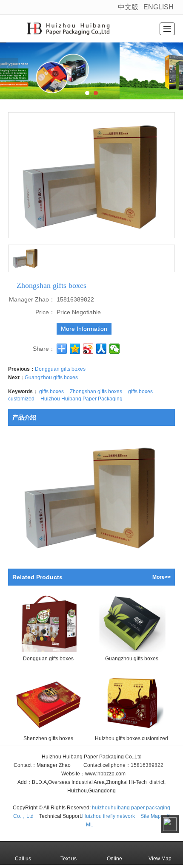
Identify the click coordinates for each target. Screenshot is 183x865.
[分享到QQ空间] (75, 349)
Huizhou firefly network (108, 816)
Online (114, 859)
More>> (161, 577)
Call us (23, 859)
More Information (84, 328)
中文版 (128, 7)
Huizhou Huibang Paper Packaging (81, 399)
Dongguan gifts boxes (60, 369)
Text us (68, 859)
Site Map (150, 816)
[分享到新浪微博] (88, 349)
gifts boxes (51, 391)
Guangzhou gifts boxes (51, 377)
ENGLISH (158, 7)
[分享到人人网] (101, 349)
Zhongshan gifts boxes (96, 391)
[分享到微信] (114, 349)
